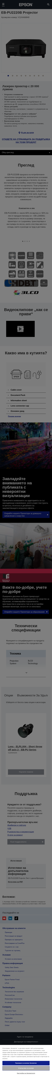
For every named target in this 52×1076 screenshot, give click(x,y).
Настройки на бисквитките (26, 1073)
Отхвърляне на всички (26, 1068)
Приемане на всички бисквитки (26, 1063)
